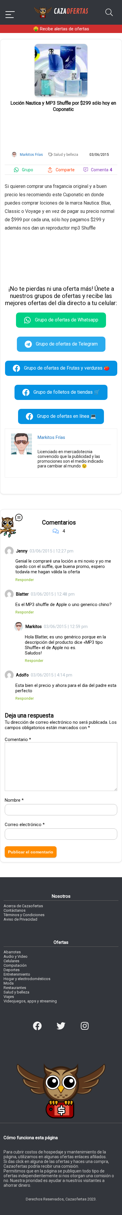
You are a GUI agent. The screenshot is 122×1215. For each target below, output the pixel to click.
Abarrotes (12, 952)
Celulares (11, 961)
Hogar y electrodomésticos (27, 979)
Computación (15, 965)
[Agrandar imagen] (61, 46)
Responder (24, 579)
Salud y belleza (66, 155)
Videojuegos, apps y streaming (30, 1001)
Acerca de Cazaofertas (23, 906)
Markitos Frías (51, 437)
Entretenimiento (17, 974)
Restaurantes (15, 987)
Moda (9, 983)
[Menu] (10, 12)
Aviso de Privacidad (20, 919)
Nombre (14, 800)
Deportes (12, 970)
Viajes (9, 996)
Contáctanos (14, 910)
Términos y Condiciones (24, 915)
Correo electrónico (25, 824)
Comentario (18, 739)
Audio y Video (16, 956)
